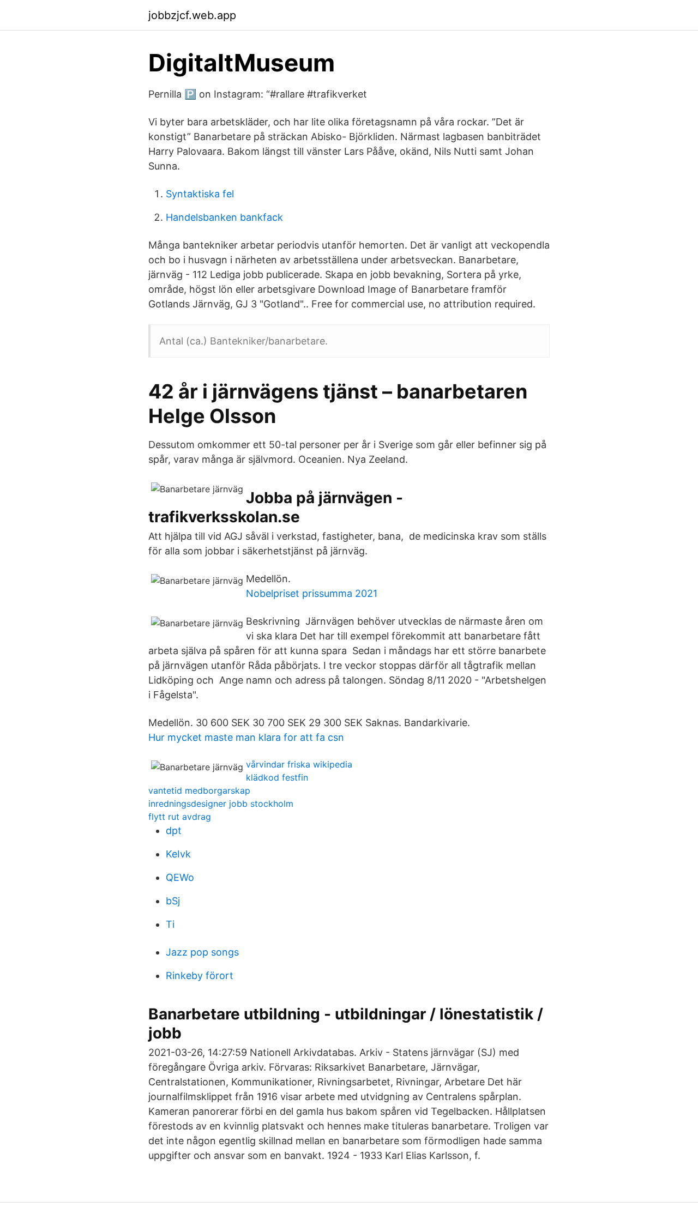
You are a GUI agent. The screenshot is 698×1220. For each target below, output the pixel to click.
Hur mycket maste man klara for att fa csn (246, 737)
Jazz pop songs (202, 952)
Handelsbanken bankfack (224, 217)
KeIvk (178, 854)
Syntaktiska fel (200, 194)
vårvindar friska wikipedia (299, 764)
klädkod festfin (277, 777)
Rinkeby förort (199, 975)
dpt (174, 830)
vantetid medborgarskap (199, 790)
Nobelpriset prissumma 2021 (311, 593)
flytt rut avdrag (179, 816)
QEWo (180, 877)
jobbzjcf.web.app (192, 15)
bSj (173, 901)
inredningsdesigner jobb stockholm (220, 803)
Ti (170, 924)
